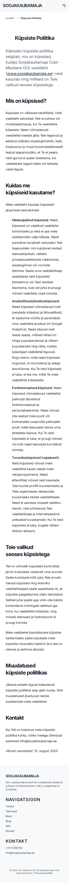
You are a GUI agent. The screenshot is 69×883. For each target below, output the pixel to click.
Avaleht (10, 18)
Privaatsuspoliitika (44, 873)
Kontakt (10, 830)
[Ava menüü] (64, 5)
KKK (8, 825)
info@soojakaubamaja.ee (20, 852)
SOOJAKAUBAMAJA (22, 5)
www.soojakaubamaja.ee (29, 73)
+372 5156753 (14, 847)
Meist (9, 816)
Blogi (8, 821)
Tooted (10, 806)
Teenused (11, 811)
